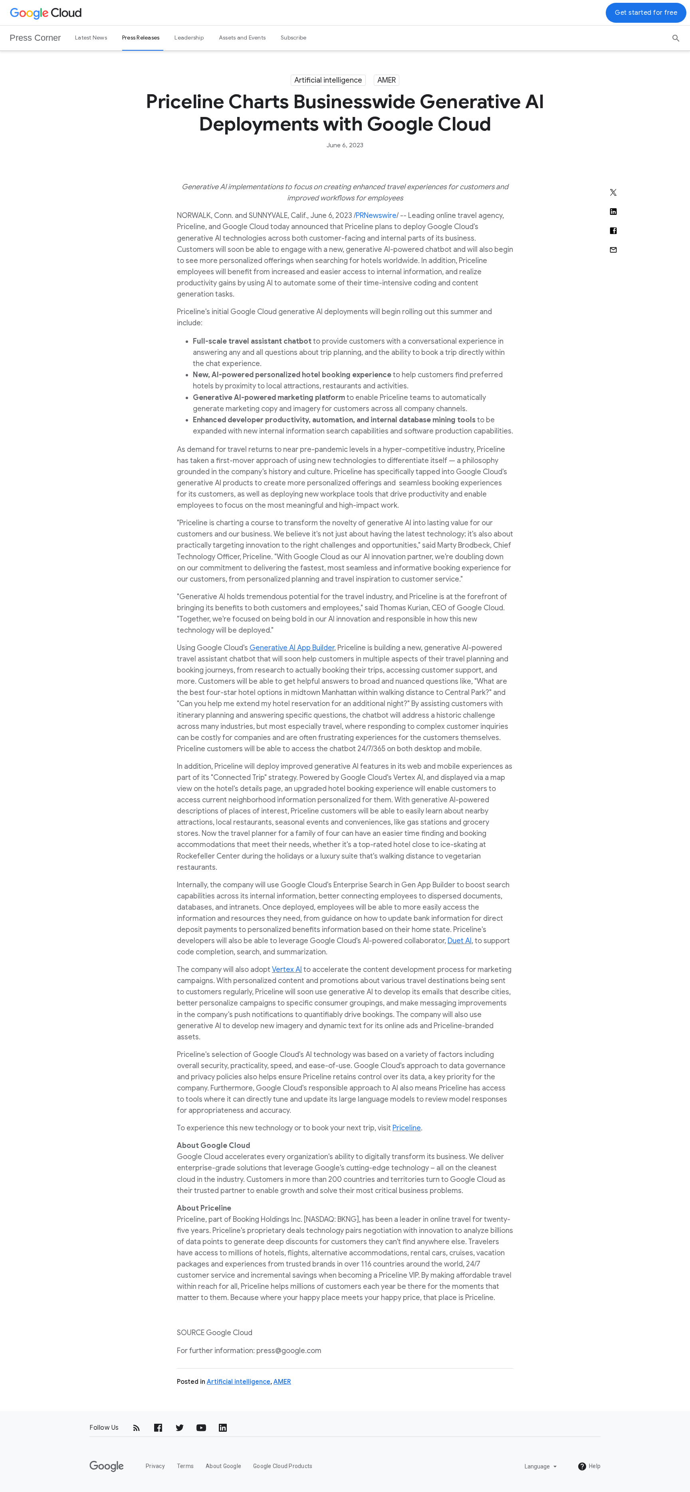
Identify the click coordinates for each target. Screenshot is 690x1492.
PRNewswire (376, 215)
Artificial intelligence (328, 80)
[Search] (676, 35)
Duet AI (460, 940)
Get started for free (646, 13)
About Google (223, 1466)
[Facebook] (158, 1428)
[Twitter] (179, 1428)
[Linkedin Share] (613, 211)
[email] (613, 249)
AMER (386, 80)
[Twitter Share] (613, 192)
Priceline (407, 1128)
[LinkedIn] (223, 1428)
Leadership (189, 37)
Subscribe (293, 37)
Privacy (155, 1466)
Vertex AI (287, 969)
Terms (185, 1466)
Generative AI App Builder (292, 647)
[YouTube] (201, 1428)
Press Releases (141, 37)
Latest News (91, 37)
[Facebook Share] (613, 230)
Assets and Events (242, 37)
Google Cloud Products (282, 1466)
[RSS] (136, 1428)
